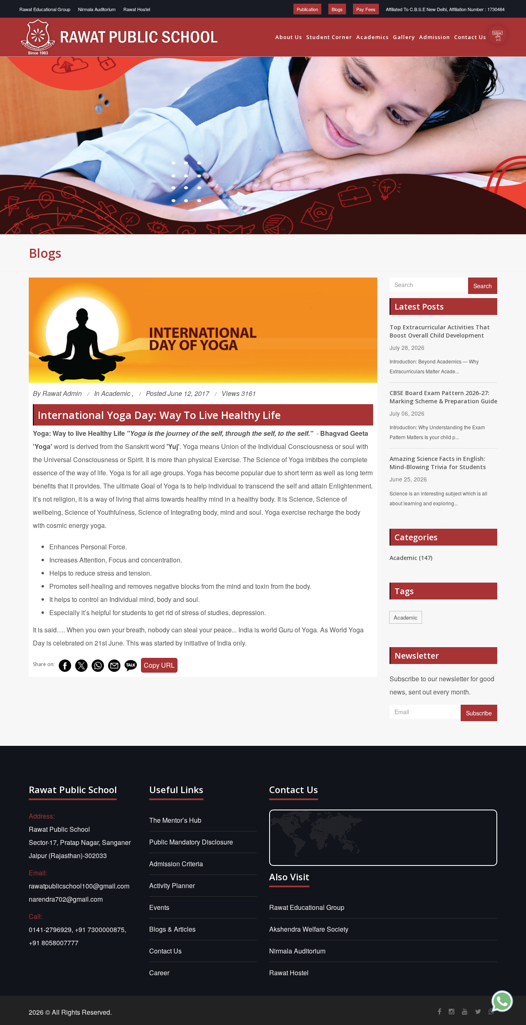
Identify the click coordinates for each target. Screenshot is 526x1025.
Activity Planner (172, 885)
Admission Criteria (176, 863)
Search (482, 286)
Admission (434, 37)
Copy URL (159, 665)
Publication (307, 9)
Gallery (404, 37)
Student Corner (329, 37)
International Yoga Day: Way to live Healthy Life (159, 415)
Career (159, 972)
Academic (116, 393)
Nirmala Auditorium (96, 9)
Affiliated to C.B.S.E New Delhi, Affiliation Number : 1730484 (445, 9)
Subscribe (479, 713)
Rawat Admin (62, 393)
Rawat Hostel (136, 9)
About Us (288, 37)
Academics (372, 37)
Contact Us (470, 37)
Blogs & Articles (172, 929)
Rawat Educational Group (44, 9)
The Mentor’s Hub (175, 820)
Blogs (337, 9)
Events (159, 907)
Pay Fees (366, 9)
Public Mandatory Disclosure (191, 842)
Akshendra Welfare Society (308, 929)
